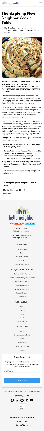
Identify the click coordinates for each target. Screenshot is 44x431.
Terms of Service (22, 425)
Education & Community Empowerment (22, 278)
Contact (22, 331)
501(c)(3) (22, 391)
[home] (11, 3)
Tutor (22, 318)
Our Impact (22, 343)
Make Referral (22, 322)
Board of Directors (22, 257)
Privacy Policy (22, 421)
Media (22, 339)
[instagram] (17, 400)
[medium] (22, 400)
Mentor (22, 314)
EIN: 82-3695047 (34, 391)
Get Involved (22, 301)
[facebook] (12, 400)
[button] (40, 3)
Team (22, 253)
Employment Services (22, 281)
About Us (22, 244)
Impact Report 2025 (22, 346)
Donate (22, 306)
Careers (22, 261)
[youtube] (31, 400)
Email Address (10, 371)
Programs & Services (22, 269)
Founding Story (22, 249)
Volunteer (22, 310)
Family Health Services (22, 285)
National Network (22, 293)
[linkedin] (27, 400)
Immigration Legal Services (22, 289)
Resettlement (22, 297)
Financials (22, 350)
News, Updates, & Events (22, 335)
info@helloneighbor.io (20, 231)
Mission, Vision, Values (22, 264)
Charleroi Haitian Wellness (22, 274)
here (11, 173)
